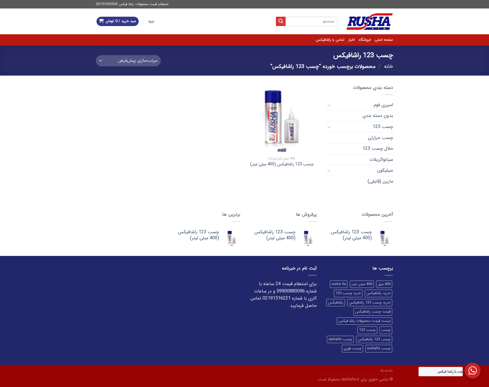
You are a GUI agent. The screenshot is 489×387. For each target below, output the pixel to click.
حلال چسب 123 (378, 148)
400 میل (384, 284)
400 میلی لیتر (361, 284)
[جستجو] (281, 21)
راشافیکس (335, 302)
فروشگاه (365, 40)
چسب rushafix (379, 348)
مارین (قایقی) (380, 181)
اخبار (351, 40)
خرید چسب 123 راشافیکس (370, 302)
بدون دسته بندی (378, 115)
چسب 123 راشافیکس (374, 339)
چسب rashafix (340, 339)
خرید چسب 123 (348, 293)
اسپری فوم (383, 104)
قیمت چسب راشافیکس (373, 312)
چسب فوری (352, 348)
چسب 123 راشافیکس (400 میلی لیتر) (282, 164)
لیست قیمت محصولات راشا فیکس (364, 321)
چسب (386, 330)
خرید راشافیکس (378, 293)
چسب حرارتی (380, 137)
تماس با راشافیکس (330, 40)
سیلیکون (385, 170)
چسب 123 (383, 126)
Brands (387, 371)
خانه (388, 67)
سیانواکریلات (381, 159)
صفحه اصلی (384, 40)
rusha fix (339, 284)
